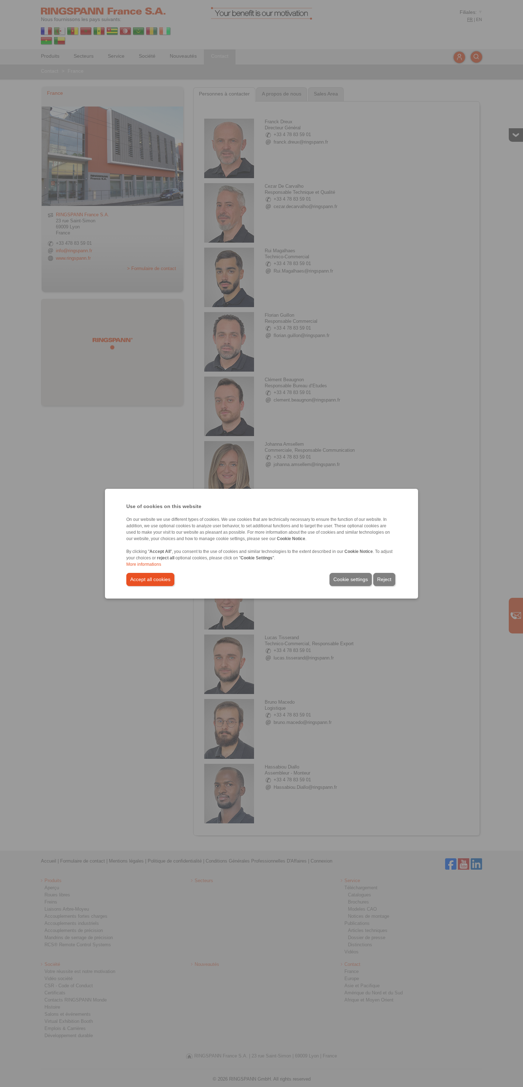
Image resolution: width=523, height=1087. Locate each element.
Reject (384, 579)
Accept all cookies (150, 579)
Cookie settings (350, 579)
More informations (143, 564)
